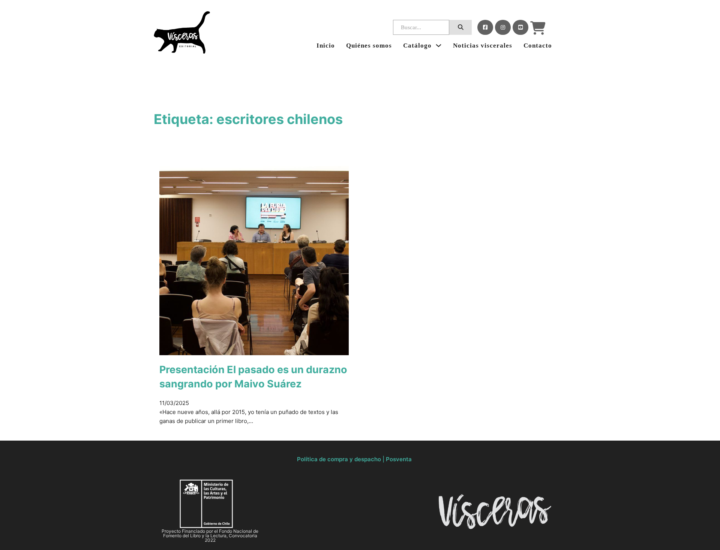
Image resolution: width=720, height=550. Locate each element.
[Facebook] (485, 27)
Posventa (399, 459)
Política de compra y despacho (339, 459)
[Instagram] (503, 27)
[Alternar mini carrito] (538, 28)
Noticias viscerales (482, 45)
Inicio (325, 45)
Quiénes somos (369, 45)
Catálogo (417, 45)
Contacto (538, 45)
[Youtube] (520, 27)
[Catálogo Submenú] (438, 45)
